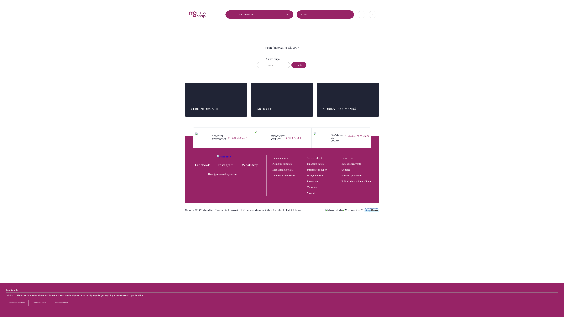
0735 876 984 (293, 137)
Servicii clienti (315, 157)
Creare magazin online (253, 210)
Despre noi (347, 157)
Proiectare (312, 181)
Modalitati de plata (282, 169)
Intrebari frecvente (351, 163)
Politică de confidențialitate (356, 181)
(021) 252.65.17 (317, 3)
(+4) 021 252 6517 (237, 137)
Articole (192, 3)
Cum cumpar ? (280, 157)
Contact (219, 3)
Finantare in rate (315, 163)
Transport (312, 187)
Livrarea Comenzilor (283, 175)
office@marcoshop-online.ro (224, 174)
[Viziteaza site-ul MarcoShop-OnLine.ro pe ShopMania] (371, 210)
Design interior (315, 175)
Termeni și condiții (351, 175)
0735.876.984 (334, 3)
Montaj (311, 193)
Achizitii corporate (282, 163)
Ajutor (205, 3)
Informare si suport (317, 169)
